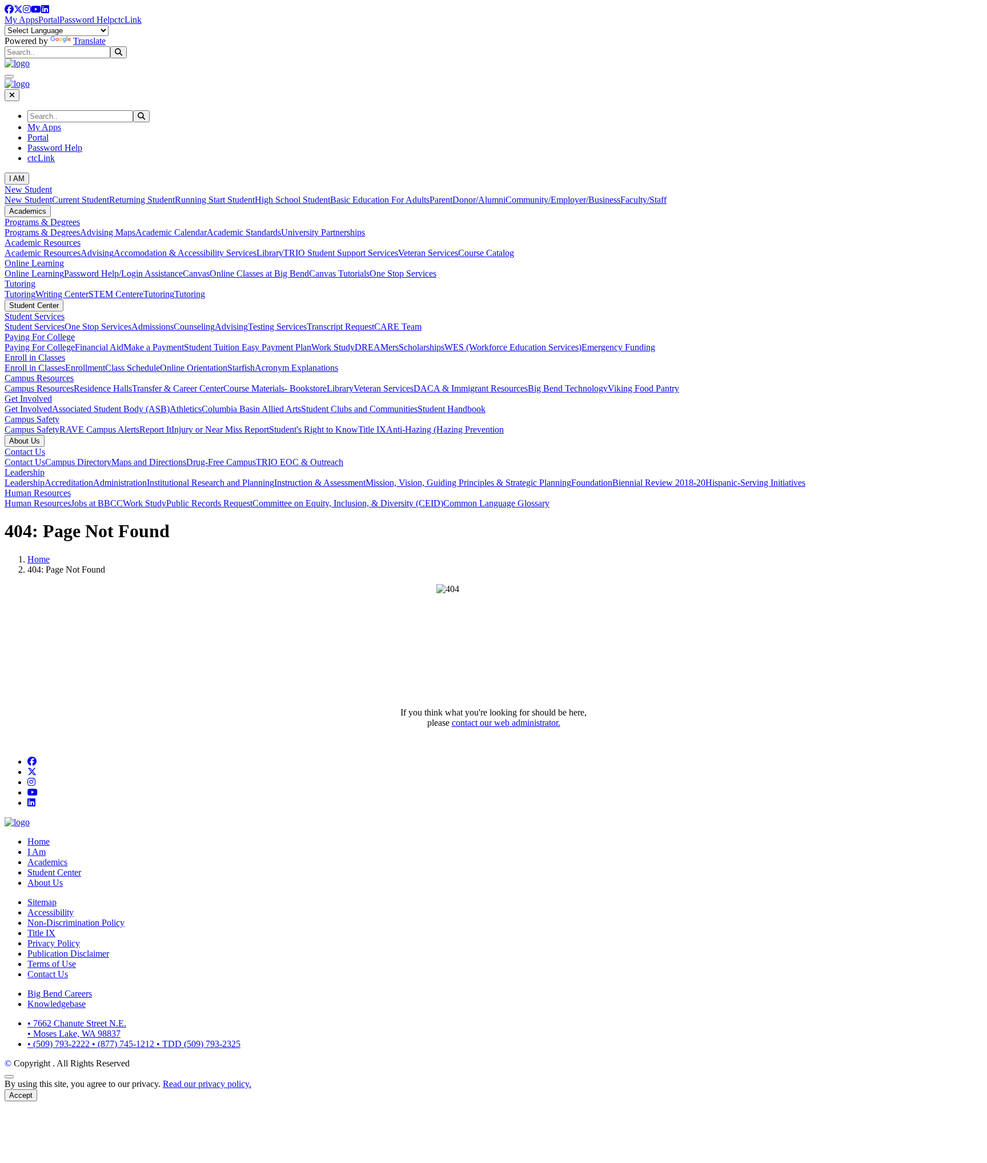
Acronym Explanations (296, 368)
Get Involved (28, 398)
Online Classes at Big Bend (259, 273)
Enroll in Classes (35, 357)
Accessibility (50, 912)
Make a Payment (153, 347)
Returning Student (142, 200)
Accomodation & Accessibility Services (185, 253)
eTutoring (156, 294)
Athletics (186, 409)
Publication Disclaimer (68, 953)
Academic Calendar (171, 232)
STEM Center (114, 294)
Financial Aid (99, 347)
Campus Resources (39, 378)
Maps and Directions (148, 462)
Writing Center (62, 294)
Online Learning (34, 263)
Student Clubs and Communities (359, 409)
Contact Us (25, 452)
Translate (89, 41)
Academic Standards (244, 232)
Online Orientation (193, 368)
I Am (36, 852)
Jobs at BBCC (97, 503)
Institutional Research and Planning (210, 482)
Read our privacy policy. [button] (207, 1084)
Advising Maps (107, 232)
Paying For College (40, 337)
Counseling (194, 326)
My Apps (21, 20)
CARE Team (398, 326)
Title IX (372, 429)
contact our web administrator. (506, 723)
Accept (21, 1095)
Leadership (25, 472)
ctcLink (128, 20)
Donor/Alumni (478, 200)
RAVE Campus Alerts (99, 429)
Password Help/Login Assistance (123, 273)
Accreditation (69, 482)
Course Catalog (486, 253)
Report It (155, 429)
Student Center (34, 305)
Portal (48, 20)
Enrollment (85, 368)
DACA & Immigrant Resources (471, 388)
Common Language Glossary (496, 503)
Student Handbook (452, 409)
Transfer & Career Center (177, 388)
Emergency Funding (618, 347)
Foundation (591, 482)
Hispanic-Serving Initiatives (755, 482)
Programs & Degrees (42, 222)
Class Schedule (132, 368)
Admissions (152, 326)
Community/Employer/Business (562, 200)
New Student (28, 189)
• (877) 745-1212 (124, 1044)
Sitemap (42, 902)
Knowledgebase (56, 1004)
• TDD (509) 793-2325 (198, 1044)
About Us (24, 441)
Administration (120, 482)
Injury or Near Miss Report (220, 429)
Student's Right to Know (313, 429)
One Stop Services (403, 273)
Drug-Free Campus (221, 462)
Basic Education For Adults (380, 200)
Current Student (80, 200)
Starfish (241, 368)
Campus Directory (78, 462)
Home (38, 559)
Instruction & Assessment (320, 482)
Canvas (196, 273)
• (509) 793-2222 (59, 1044)
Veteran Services (428, 253)
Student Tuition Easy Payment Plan (247, 347)
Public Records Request (209, 503)
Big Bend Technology (568, 388)
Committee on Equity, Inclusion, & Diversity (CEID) (347, 503)
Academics (27, 211)
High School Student (292, 200)
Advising (97, 253)
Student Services (35, 316)
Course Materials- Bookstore (275, 388)
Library (269, 253)
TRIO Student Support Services (340, 253)
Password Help (86, 20)
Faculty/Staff (643, 200)
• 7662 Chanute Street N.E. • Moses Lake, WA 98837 (76, 1028)
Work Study (333, 347)
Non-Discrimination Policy (76, 923)
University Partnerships (323, 232)
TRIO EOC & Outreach (299, 462)
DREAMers (377, 347)
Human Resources (38, 493)
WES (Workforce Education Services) (512, 347)
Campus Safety (32, 419)
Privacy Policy (53, 943)
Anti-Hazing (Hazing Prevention (445, 429)
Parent (441, 200)
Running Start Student (215, 200)
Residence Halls (103, 388)
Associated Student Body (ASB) (111, 409)
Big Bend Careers (59, 993)
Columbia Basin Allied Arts (251, 409)
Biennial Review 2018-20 (658, 482)
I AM (17, 178)
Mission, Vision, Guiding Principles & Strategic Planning (468, 482)
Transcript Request (340, 326)
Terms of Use (51, 964)
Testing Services (277, 326)
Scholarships (421, 347)
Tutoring (20, 284)
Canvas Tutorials (339, 273)
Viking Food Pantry (643, 388)
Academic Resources (43, 242)
